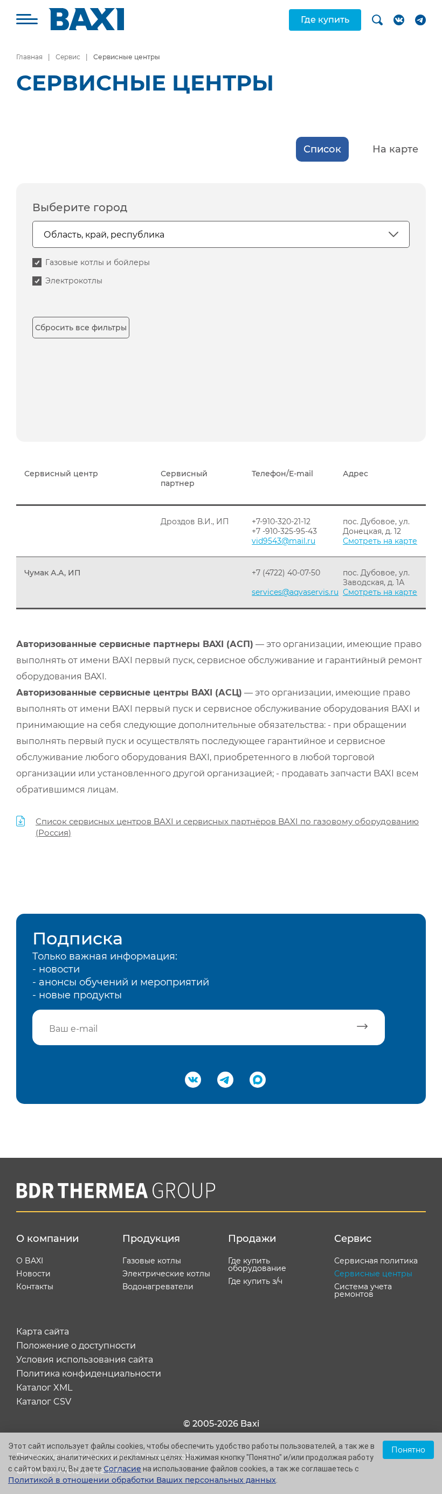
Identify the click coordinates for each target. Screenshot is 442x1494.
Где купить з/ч (255, 1281)
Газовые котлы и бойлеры (97, 262)
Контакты (34, 1286)
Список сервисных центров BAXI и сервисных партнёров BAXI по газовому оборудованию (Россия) (227, 827)
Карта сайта (42, 1332)
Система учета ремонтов (363, 1290)
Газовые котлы (151, 1260)
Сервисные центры (373, 1273)
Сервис (68, 57)
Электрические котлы (166, 1273)
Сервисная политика (376, 1260)
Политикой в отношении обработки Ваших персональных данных (142, 1480)
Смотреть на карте (380, 541)
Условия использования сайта (84, 1360)
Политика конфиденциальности (88, 1374)
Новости (33, 1273)
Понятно (408, 1450)
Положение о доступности (76, 1346)
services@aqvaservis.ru (295, 592)
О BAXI (29, 1260)
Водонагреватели (158, 1286)
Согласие (122, 1469)
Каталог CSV (43, 1402)
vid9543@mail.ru (283, 541)
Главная (29, 57)
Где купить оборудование (257, 1264)
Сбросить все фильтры (81, 327)
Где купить (325, 20)
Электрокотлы (73, 281)
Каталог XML (44, 1388)
